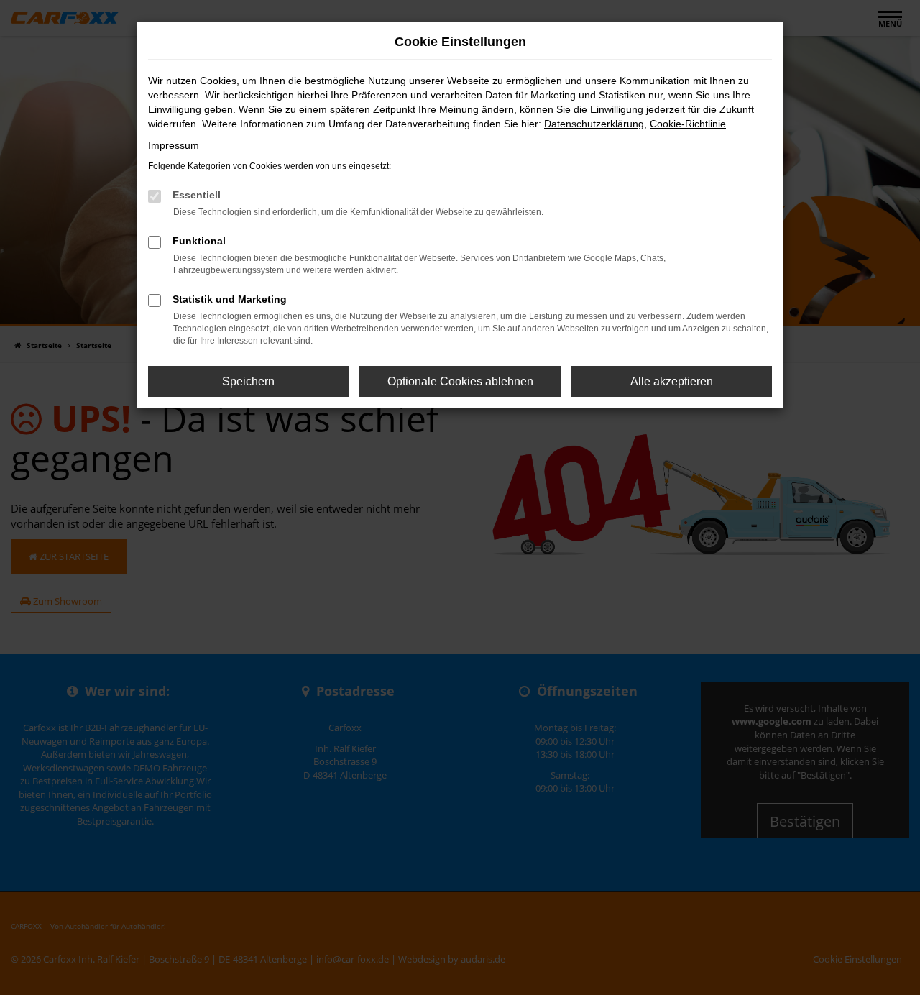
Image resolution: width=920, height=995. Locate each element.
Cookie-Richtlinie (688, 123)
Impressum (173, 145)
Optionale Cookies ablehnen (460, 381)
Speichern (248, 381)
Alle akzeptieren (671, 381)
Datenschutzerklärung (594, 123)
